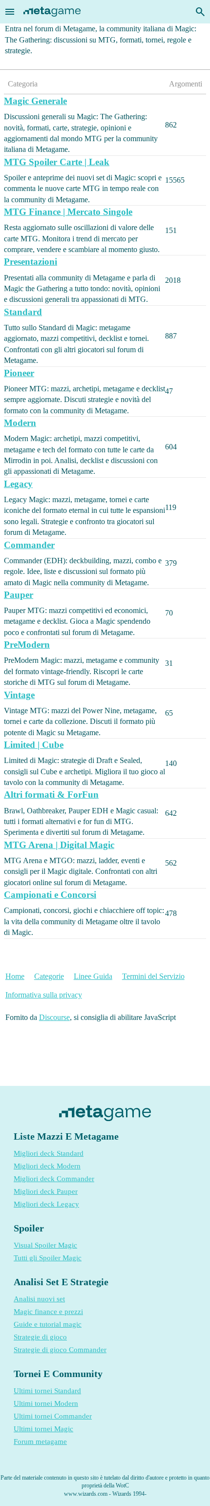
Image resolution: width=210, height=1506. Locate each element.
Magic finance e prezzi (48, 1311)
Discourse (54, 1017)
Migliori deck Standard (49, 1153)
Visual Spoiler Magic (45, 1245)
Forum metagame (40, 1441)
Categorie (49, 976)
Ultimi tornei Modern (46, 1403)
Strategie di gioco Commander (60, 1350)
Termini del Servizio (153, 976)
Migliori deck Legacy (46, 1204)
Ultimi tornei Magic (43, 1429)
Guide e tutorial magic (48, 1324)
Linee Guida (93, 976)
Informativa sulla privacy (43, 995)
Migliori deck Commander (54, 1179)
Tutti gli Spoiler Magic (48, 1258)
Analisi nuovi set (39, 1299)
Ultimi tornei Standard (47, 1391)
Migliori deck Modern (47, 1166)
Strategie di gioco (40, 1337)
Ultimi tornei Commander (53, 1416)
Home (14, 976)
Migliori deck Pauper (46, 1191)
